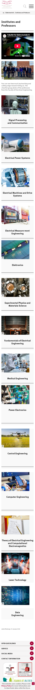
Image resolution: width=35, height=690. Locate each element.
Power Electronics (17, 410)
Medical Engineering (17, 378)
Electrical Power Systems (17, 158)
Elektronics (17, 265)
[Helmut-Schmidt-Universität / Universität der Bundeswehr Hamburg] (6, 4)
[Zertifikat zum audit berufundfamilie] (10, 669)
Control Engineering (17, 453)
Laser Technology (17, 580)
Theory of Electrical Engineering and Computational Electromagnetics (17, 543)
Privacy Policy (6, 686)
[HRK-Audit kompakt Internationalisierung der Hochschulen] (25, 669)
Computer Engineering (17, 497)
